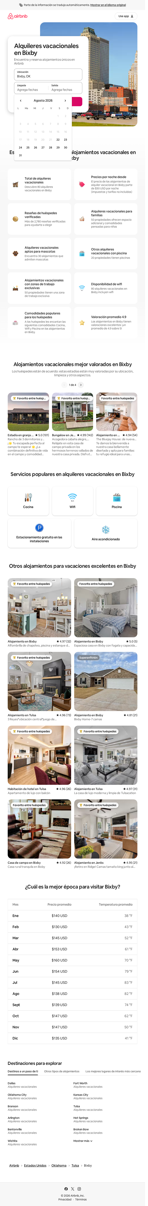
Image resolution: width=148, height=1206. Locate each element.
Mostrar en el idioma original (108, 5)
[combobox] (48, 76)
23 (65, 139)
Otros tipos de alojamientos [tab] (61, 1071)
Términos (81, 1199)
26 (35, 147)
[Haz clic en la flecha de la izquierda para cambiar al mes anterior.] (21, 100)
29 (58, 147)
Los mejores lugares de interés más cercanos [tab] (114, 1071)
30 (65, 147)
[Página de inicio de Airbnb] (17, 16)
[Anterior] (64, 385)
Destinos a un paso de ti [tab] (23, 1071)
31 (20, 155)
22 (58, 139)
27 (43, 147)
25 (27, 147)
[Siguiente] (81, 385)
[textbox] (31, 89)
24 (20, 147)
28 (50, 147)
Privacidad (64, 1199)
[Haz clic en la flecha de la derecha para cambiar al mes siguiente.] (65, 100)
